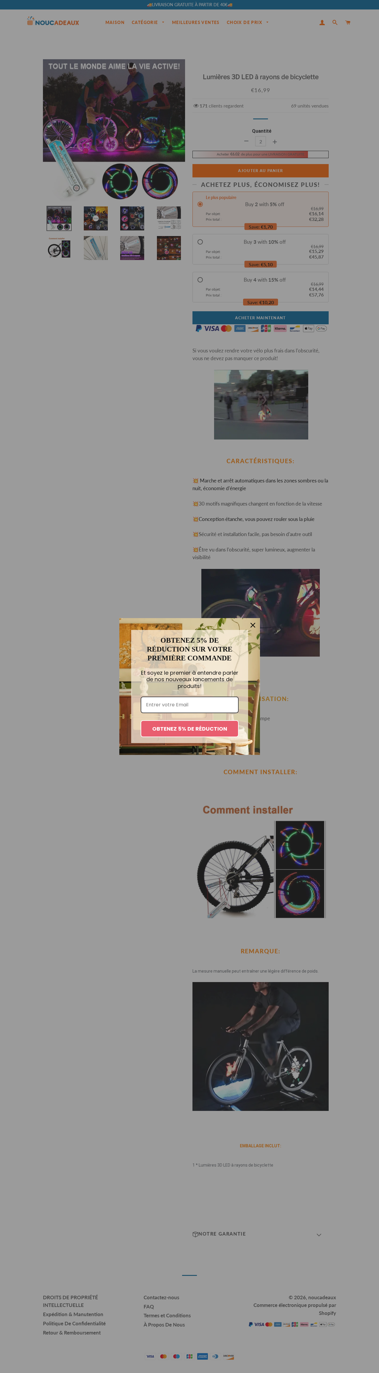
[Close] (253, 625)
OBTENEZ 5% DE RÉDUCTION (189, 728)
